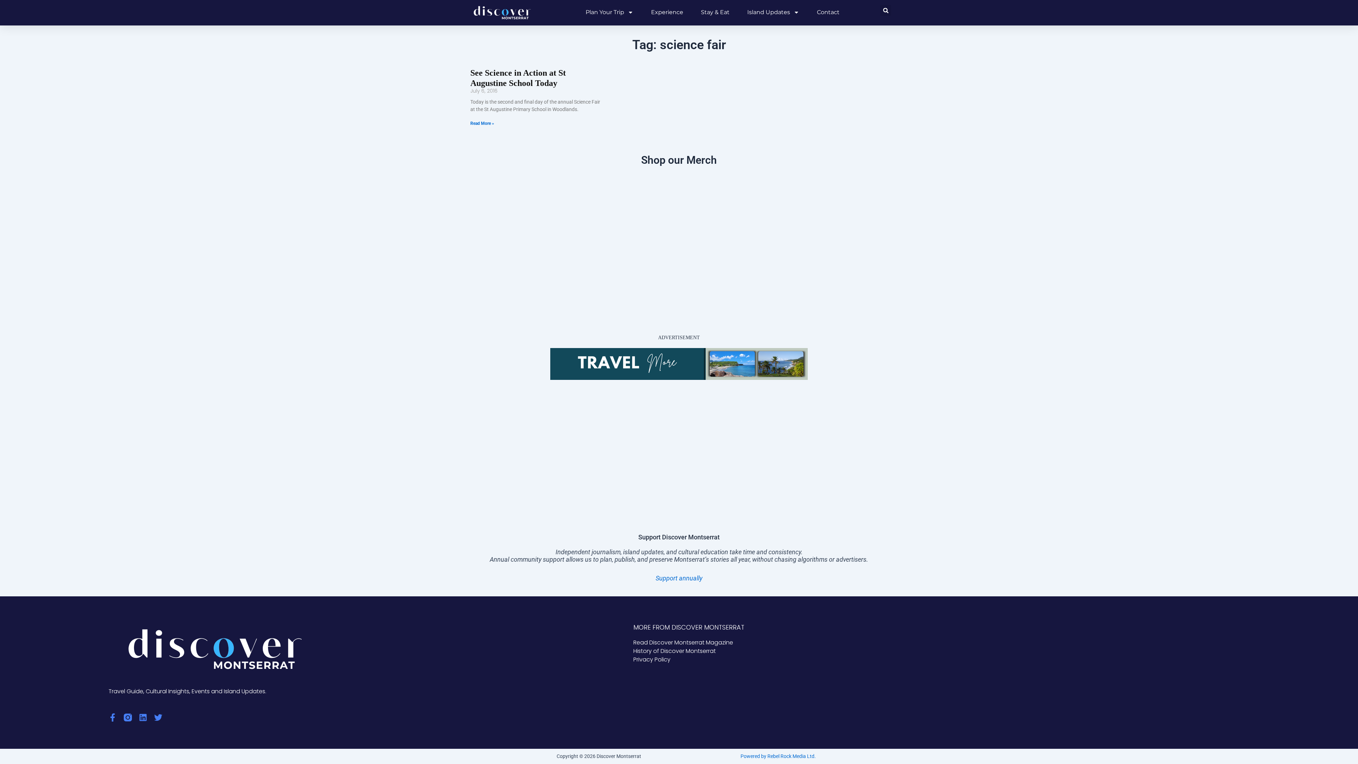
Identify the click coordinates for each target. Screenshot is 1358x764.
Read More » (482, 123)
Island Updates (768, 12)
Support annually (679, 578)
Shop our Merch (679, 160)
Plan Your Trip (605, 12)
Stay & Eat (715, 12)
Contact (828, 12)
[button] (885, 10)
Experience (667, 12)
